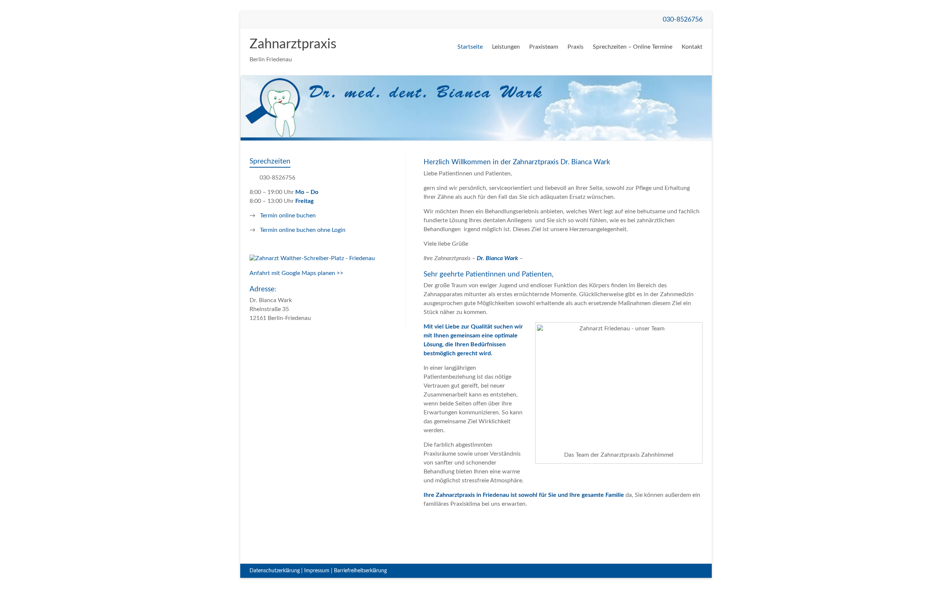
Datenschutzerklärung (275, 570)
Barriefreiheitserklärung (360, 570)
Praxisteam (543, 47)
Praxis (575, 47)
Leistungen (506, 47)
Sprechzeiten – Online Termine (632, 47)
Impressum (316, 570)
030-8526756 (682, 19)
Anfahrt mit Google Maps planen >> (296, 273)
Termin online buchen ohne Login (302, 230)
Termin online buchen (288, 216)
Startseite (470, 47)
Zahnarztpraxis (293, 44)
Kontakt (692, 47)
